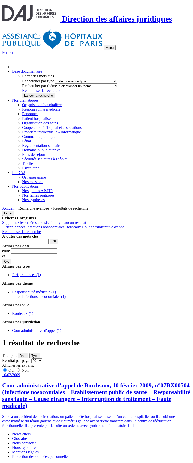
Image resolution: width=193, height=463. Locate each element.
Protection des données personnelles (40, 456)
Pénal (26, 141)
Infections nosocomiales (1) (44, 296)
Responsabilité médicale (41, 109)
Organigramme (34, 177)
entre (6, 251)
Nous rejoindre (24, 447)
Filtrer (8, 213)
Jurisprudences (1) (26, 275)
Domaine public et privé (41, 150)
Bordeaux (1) (22, 313)
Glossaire (19, 438)
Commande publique (38, 136)
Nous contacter (24, 443)
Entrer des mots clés (38, 76)
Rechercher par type (38, 81)
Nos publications (25, 186)
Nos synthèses (33, 200)
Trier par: (9, 355)
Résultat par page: (16, 360)
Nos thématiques (25, 100)
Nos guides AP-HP (37, 191)
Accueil (8, 208)
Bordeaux (73, 227)
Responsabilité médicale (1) (34, 292)
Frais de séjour (33, 154)
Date (23, 356)
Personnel (30, 114)
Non (25, 370)
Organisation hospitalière (42, 105)
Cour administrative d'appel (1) (36, 330)
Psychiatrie (30, 168)
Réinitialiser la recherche (41, 90)
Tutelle (27, 163)
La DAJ (18, 172)
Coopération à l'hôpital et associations (52, 127)
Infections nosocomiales (45, 227)
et (4, 256)
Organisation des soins (40, 123)
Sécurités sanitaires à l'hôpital (45, 159)
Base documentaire (27, 71)
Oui (11, 370)
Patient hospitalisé (36, 118)
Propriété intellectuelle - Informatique (51, 132)
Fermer (7, 52)
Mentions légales (25, 452)
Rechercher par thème (39, 86)
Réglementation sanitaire (41, 145)
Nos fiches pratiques (38, 195)
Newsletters (21, 434)
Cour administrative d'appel (103, 227)
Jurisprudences (13, 227)
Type (34, 356)
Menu (110, 48)
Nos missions (32, 182)
